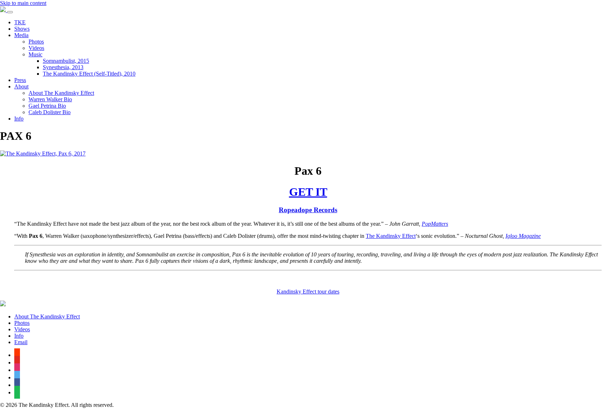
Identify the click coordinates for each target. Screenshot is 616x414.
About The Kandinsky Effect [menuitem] (61, 93)
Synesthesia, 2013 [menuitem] (63, 67)
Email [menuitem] (20, 342)
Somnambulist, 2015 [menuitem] (66, 61)
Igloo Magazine (523, 236)
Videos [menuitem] (36, 48)
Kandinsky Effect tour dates (308, 291)
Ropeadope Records (308, 210)
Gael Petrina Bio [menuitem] (47, 106)
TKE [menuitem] (20, 22)
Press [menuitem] (20, 80)
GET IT (308, 191)
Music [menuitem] (35, 54)
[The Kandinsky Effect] (3, 10)
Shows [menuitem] (22, 29)
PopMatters (435, 224)
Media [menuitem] (21, 35)
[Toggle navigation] (10, 12)
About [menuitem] (21, 86)
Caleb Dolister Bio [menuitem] (50, 112)
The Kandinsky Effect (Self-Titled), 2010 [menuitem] (89, 74)
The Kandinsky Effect (391, 236)
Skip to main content (23, 3)
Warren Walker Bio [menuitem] (50, 99)
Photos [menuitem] (36, 42)
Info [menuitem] (19, 119)
